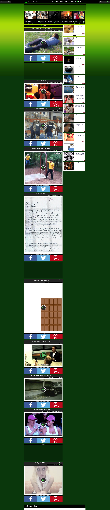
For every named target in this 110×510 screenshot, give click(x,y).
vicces (26, 21)
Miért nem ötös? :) (41, 193)
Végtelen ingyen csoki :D (41, 280)
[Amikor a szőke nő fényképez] (43, 424)
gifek (58, 30)
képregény (64, 22)
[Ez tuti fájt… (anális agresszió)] (43, 168)
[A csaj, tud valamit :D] (43, 480)
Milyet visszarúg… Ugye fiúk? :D (42, 28)
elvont (77, 21)
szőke (47, 411)
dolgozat (56, 195)
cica (53, 21)
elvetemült (42, 21)
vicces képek (30, 21)
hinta (52, 150)
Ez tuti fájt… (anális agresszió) (41, 148)
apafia (47, 22)
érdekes (50, 21)
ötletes (81, 21)
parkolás (49, 377)
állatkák (26, 22)
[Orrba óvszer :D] (43, 91)
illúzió (50, 282)
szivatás (52, 22)
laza (84, 21)
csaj (74, 21)
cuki (56, 21)
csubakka (70, 21)
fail (38, 21)
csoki (61, 282)
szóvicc (72, 22)
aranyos (59, 21)
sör (55, 22)
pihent (59, 22)
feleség (38, 22)
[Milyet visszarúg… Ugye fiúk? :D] (43, 42)
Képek (55, 30)
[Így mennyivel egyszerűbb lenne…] (43, 389)
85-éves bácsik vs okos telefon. (41, 341)
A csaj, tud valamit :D (41, 463)
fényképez (60, 411)
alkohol (77, 22)
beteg (36, 21)
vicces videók (65, 21)
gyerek (34, 22)
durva (68, 22)
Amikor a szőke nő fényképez (42, 409)
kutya (46, 21)
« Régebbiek (31, 506)
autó (30, 22)
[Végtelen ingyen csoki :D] (43, 308)
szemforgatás (50, 464)
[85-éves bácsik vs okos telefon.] (43, 355)
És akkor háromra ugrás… (41, 109)
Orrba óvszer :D (41, 80)
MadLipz (43, 22)
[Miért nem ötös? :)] (43, 225)
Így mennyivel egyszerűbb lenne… (41, 375)
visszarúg (47, 30)
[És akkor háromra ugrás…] (43, 126)
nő (49, 411)
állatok (81, 22)
